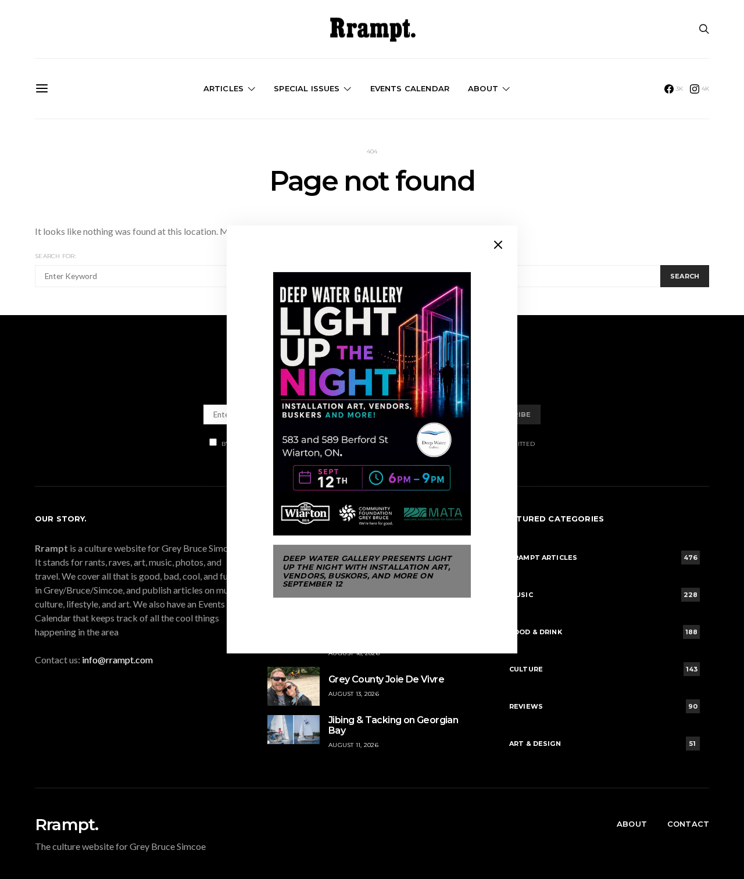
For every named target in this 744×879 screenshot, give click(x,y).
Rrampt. (66, 824)
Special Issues (306, 88)
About (483, 88)
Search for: (55, 256)
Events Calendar (409, 88)
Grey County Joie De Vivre (386, 679)
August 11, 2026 (353, 745)
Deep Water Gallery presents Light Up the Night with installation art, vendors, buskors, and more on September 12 (366, 570)
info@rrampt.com (117, 659)
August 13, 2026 (353, 694)
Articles (223, 88)
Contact (688, 823)
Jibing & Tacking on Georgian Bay (393, 725)
